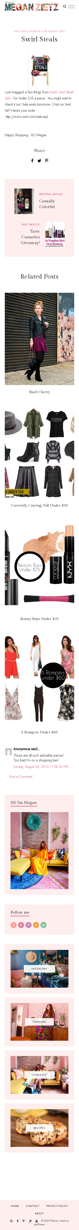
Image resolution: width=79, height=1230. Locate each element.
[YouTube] (43, 925)
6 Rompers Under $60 (39, 732)
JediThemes (39, 1224)
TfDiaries (54, 1220)
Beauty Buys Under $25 (39, 619)
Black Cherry (39, 392)
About (39, 1213)
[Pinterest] (29, 925)
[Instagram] (21, 925)
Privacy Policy (57, 1206)
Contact (33, 1206)
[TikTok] (36, 925)
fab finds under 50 (27, 31)
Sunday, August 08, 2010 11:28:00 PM (40, 766)
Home (15, 1206)
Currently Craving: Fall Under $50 (39, 505)
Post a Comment (21, 776)
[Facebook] (14, 925)
